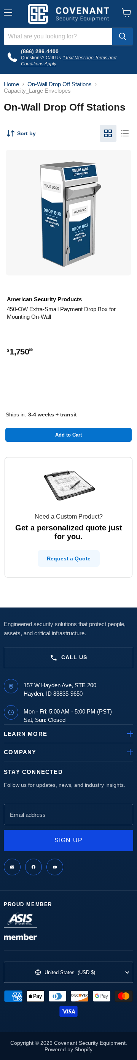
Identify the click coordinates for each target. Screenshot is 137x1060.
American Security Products (44, 299)
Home (11, 84)
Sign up (68, 840)
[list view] (124, 133)
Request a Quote (69, 558)
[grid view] (108, 133)
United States (70, 972)
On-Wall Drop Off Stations (59, 84)
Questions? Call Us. (42, 57)
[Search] (122, 36)
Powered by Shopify (68, 1049)
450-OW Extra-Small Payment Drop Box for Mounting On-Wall (61, 313)
